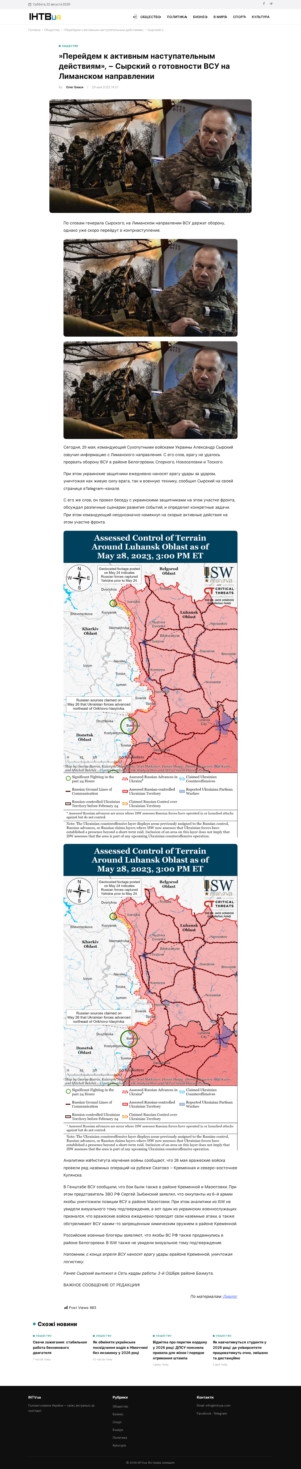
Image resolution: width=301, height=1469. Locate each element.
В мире (220, 17)
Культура (260, 17)
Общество (150, 17)
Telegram (220, 1413)
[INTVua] (44, 16)
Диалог (230, 1296)
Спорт (239, 17)
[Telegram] (271, 4)
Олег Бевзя (74, 87)
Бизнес (200, 17)
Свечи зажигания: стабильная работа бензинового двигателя (60, 1347)
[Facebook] (264, 4)
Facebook (204, 1413)
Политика (176, 17)
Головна (34, 30)
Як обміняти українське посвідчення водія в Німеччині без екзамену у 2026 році (120, 1347)
